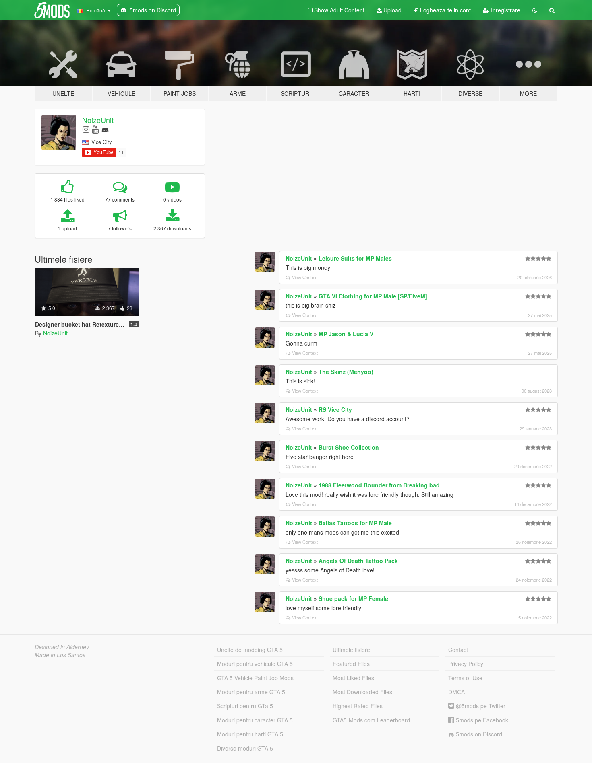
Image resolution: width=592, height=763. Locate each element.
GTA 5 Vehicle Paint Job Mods (255, 678)
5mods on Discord (478, 734)
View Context (305, 277)
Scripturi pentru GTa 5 (245, 706)
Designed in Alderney (62, 647)
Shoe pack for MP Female (353, 598)
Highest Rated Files (358, 706)
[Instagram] (86, 129)
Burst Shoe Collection (349, 447)
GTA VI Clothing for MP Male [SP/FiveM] (373, 296)
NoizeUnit (98, 120)
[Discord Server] (105, 129)
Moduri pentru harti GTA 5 (250, 734)
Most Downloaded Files (362, 692)
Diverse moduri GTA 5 (245, 748)
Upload (392, 10)
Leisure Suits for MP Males (355, 258)
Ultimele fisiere (351, 650)
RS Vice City (335, 409)
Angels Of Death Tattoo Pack (358, 561)
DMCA (456, 692)
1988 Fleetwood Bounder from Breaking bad (379, 485)
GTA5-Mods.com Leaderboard (371, 720)
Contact (458, 650)
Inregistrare (504, 10)
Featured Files (351, 664)
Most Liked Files (353, 678)
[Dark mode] (534, 10)
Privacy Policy (465, 664)
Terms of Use (465, 678)
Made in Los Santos (60, 655)
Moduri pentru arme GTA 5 (251, 692)
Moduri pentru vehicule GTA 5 (255, 664)
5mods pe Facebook (481, 720)
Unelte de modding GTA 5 (250, 650)
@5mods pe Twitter (479, 706)
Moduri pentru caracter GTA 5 (255, 720)
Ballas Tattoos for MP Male (355, 523)
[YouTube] (95, 129)
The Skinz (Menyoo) (346, 372)
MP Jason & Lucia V (346, 334)
